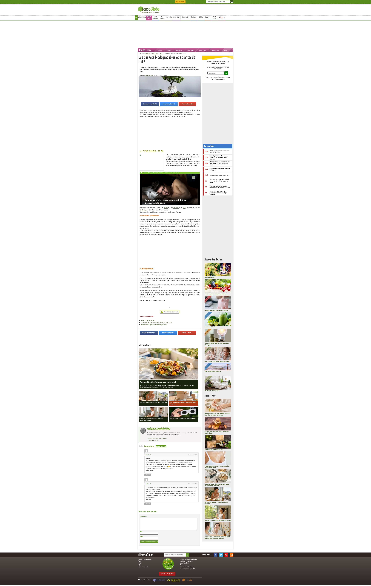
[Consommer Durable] (173, 580)
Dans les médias (184, 563)
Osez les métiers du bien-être (213, 371)
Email (141, 536)
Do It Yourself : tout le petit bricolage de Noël (217, 361)
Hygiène (169, 50)
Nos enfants (176, 17)
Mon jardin (169, 17)
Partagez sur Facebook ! (150, 104)
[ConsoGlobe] (149, 9)
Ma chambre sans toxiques (212, 390)
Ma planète (185, 17)
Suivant (140, 86)
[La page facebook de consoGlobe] (215, 555)
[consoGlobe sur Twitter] (221, 555)
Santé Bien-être (155, 17)
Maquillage (179, 50)
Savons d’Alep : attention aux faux (214, 449)
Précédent (199, 86)
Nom (141, 531)
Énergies (207, 17)
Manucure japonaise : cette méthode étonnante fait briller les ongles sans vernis (217, 414)
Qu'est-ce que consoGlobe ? (145, 559)
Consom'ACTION (214, 17)
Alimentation (142, 17)
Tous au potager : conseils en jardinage (215, 294)
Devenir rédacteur (153, 440)
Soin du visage (202, 50)
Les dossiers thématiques (187, 567)
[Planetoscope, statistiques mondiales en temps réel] (159, 580)
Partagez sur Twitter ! (169, 104)
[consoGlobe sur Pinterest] (226, 555)
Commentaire (143, 516)
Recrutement (183, 565)
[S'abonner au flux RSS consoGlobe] (231, 555)
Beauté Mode (149, 17)
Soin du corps (190, 50)
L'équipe (140, 561)
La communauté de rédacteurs (188, 559)
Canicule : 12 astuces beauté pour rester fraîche (218, 520)
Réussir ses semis (209, 277)
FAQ (139, 565)
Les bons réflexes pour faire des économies (216, 310)
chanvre (176, 208)
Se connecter (180, 1)
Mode (225, 50)
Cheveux (160, 50)
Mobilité (201, 17)
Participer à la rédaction (186, 561)
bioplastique (143, 210)
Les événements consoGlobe (188, 569)
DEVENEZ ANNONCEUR (167, 573)
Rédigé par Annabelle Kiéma (158, 428)
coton (166, 208)
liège (184, 208)
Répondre (148, 474)
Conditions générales (143, 567)
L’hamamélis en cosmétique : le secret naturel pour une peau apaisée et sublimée (217, 537)
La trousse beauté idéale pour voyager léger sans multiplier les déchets (217, 484)
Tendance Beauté (215, 50)
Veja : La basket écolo (148, 320)
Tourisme (193, 17)
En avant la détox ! (210, 327)
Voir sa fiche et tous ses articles (157, 438)
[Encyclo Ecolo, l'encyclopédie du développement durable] (187, 580)
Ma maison (162, 17)
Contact (140, 563)
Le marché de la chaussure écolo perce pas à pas (156, 322)
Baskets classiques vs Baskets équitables (154, 325)
